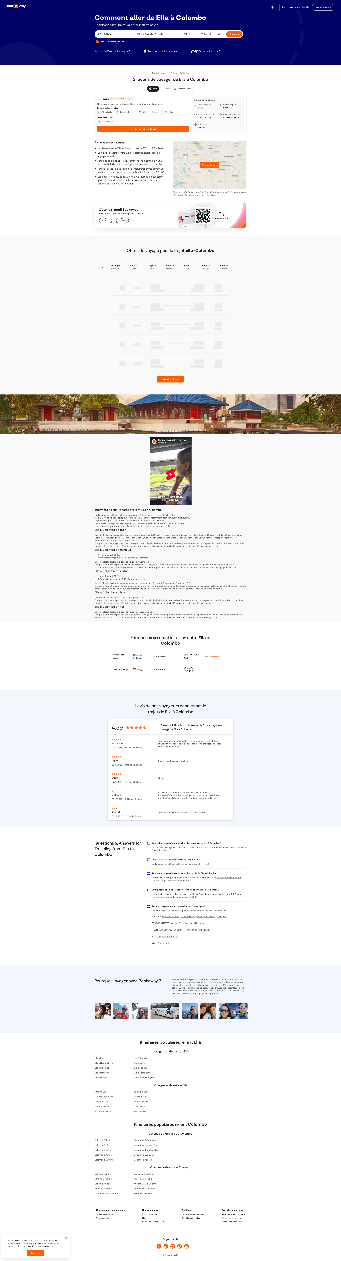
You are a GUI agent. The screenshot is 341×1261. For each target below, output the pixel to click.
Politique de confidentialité (193, 1214)
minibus (232, 567)
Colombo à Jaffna (103, 1154)
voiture (219, 588)
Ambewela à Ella (103, 1111)
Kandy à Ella (100, 1091)
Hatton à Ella (140, 1096)
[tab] (153, 89)
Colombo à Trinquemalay (146, 1150)
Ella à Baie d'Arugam (144, 1077)
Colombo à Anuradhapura (146, 1140)
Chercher (234, 34)
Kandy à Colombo (103, 1178)
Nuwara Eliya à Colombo (146, 1183)
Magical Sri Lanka (118, 656)
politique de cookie (50, 1243)
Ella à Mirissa (101, 1077)
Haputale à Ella (141, 1101)
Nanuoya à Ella (102, 1106)
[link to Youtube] (186, 1246)
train (218, 546)
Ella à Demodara (142, 1072)
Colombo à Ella (102, 1101)
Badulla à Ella (140, 1091)
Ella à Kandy (100, 1058)
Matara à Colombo (143, 1193)
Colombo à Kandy (103, 1140)
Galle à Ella (139, 1106)
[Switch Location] (138, 34)
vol (217, 617)
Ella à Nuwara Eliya (104, 1063)
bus (217, 603)
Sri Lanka (160, 73)
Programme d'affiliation (232, 1222)
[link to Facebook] (159, 1246)
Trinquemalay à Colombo (107, 1193)
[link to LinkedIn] (165, 1246)
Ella (153, 73)
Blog (144, 1218)
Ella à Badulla (140, 1058)
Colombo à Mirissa (143, 1159)
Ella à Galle (139, 1063)
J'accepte (35, 1253)
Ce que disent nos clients (153, 1222)
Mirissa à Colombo (143, 1178)
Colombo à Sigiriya (104, 1159)
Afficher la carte (210, 165)
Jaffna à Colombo (103, 1188)
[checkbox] (97, 41)
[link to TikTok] (179, 1246)
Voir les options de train (145, 128)
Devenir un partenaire (231, 1218)
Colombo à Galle (103, 1150)
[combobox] (116, 34)
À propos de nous (150, 1214)
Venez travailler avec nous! (233, 1214)
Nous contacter (102, 1218)
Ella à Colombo (102, 1067)
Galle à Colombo (103, 1173)
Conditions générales (191, 1218)
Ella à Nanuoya (102, 1072)
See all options (170, 379)
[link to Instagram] (172, 1246)
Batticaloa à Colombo (144, 1188)
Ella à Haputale (141, 1067)
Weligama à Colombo (144, 1173)
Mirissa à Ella (140, 1111)
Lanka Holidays (120, 669)
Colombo (174, 73)
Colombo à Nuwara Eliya (146, 1145)
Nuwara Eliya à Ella (104, 1096)
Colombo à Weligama (144, 1154)
